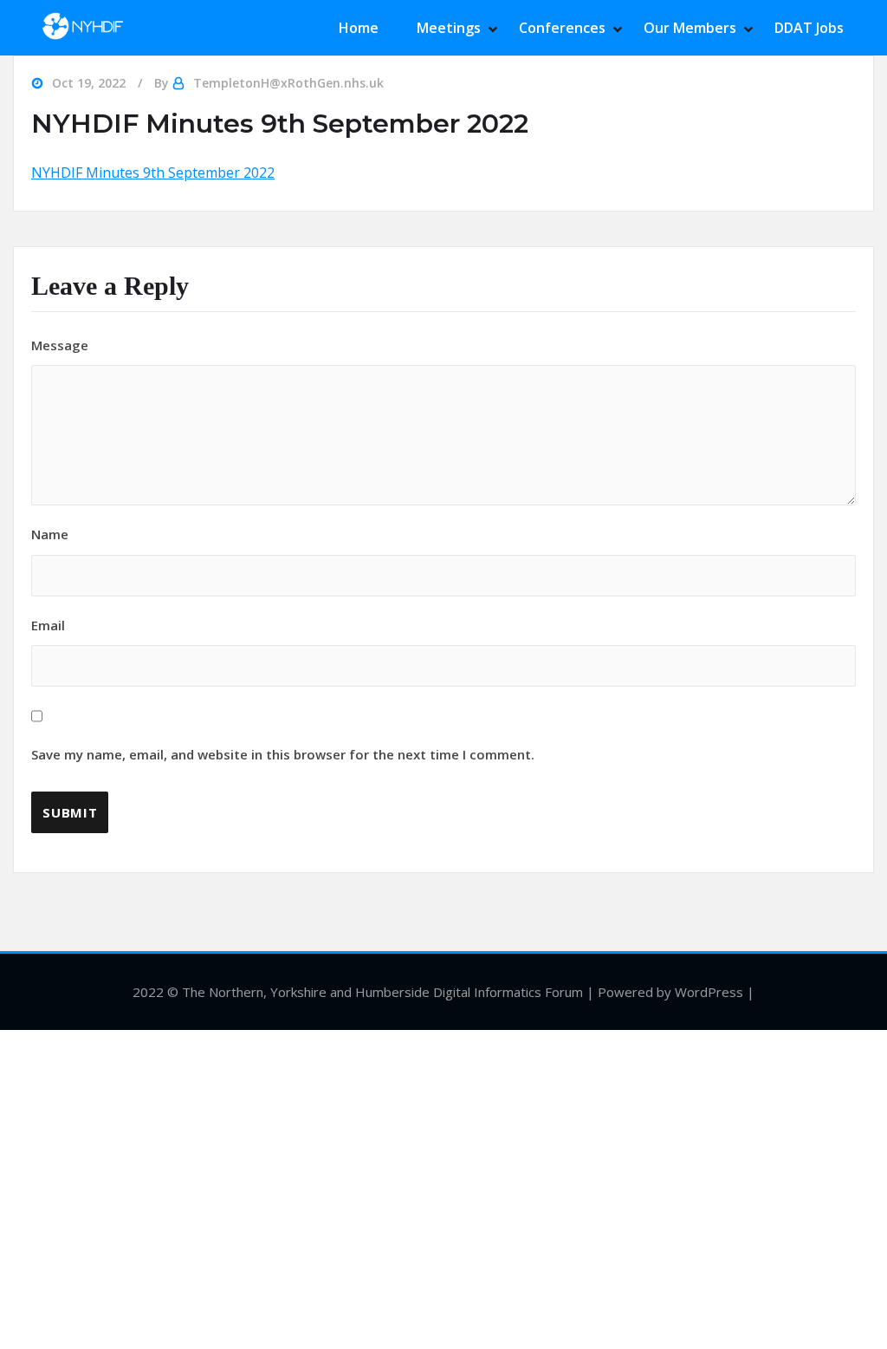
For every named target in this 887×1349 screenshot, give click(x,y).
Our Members (690, 27)
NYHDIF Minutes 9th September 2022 (153, 172)
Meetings (449, 27)
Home (359, 27)
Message (59, 345)
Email (282, 690)
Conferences (562, 27)
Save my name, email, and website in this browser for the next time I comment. (282, 754)
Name (49, 534)
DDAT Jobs (809, 27)
